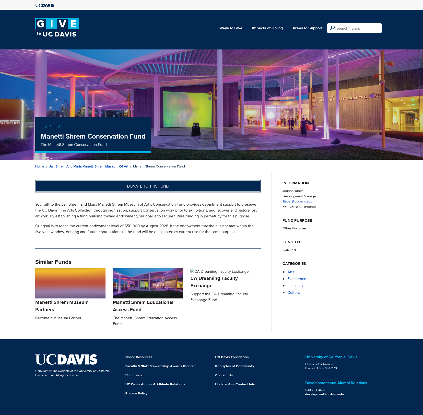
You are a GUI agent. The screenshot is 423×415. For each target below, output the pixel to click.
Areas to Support (307, 28)
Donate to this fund (148, 186)
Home (39, 166)
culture (293, 292)
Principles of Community (234, 366)
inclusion (295, 285)
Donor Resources (138, 357)
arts (290, 272)
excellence (296, 279)
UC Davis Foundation (232, 357)
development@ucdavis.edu (324, 394)
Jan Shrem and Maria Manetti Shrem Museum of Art (88, 166)
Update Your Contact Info (235, 384)
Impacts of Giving (267, 28)
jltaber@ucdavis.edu (297, 201)
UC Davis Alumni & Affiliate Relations (155, 384)
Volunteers (133, 375)
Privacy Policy (136, 393)
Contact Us (224, 375)
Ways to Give (230, 28)
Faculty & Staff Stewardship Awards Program (161, 366)
